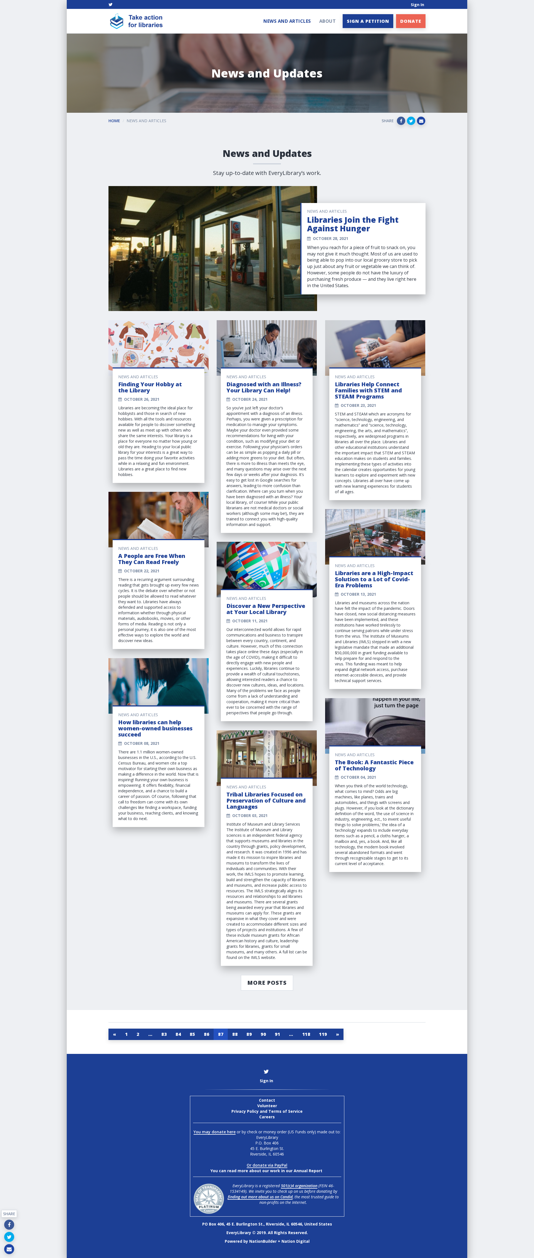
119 (323, 1034)
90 (263, 1034)
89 (249, 1034)
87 (220, 1034)
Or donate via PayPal (267, 1165)
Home (114, 120)
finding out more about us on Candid (260, 1196)
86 (206, 1034)
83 (164, 1034)
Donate (410, 21)
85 (192, 1034)
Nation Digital (295, 1241)
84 (178, 1034)
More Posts (267, 982)
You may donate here (215, 1131)
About (327, 21)
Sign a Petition (368, 21)
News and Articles (287, 21)
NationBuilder (263, 1241)
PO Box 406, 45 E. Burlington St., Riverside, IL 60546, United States (267, 1224)
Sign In (417, 4)
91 (277, 1034)
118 (306, 1034)
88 (235, 1034)
